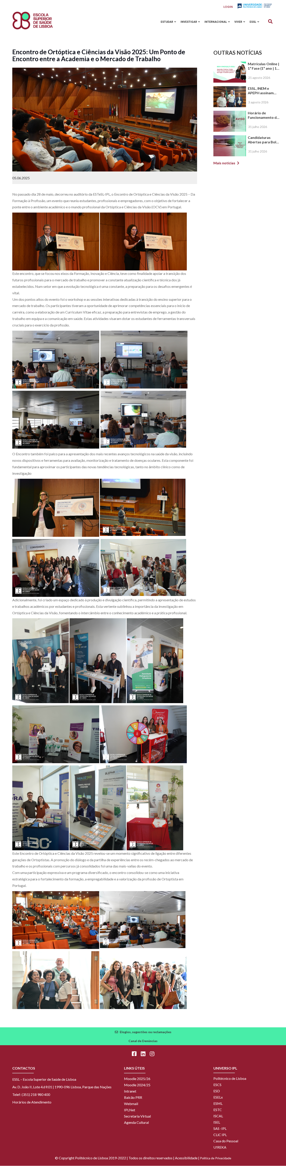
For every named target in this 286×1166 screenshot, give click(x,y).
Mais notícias (224, 163)
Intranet (130, 1091)
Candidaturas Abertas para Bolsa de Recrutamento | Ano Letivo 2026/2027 (264, 139)
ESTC (217, 1109)
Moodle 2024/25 (137, 1085)
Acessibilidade (186, 1158)
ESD (216, 1091)
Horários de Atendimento (31, 1102)
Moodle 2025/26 (137, 1078)
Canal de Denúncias (143, 1041)
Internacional (216, 21)
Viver (238, 21)
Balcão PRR (133, 1097)
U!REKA (219, 1147)
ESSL (253, 21)
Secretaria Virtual (137, 1116)
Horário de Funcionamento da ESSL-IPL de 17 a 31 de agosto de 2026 (263, 115)
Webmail (131, 1103)
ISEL (216, 1122)
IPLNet (129, 1110)
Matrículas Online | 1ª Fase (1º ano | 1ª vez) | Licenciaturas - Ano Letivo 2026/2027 (264, 66)
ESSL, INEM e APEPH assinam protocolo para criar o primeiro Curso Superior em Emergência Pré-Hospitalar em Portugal (263, 90)
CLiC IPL (220, 1135)
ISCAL (218, 1116)
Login (228, 7)
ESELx (218, 1097)
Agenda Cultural (136, 1122)
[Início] (32, 20)
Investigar (189, 21)
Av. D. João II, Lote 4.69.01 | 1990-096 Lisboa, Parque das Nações (61, 1087)
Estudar (167, 21)
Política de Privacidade (215, 1158)
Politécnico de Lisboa (229, 1078)
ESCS (217, 1084)
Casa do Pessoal (225, 1141)
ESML (218, 1103)
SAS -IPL (220, 1128)
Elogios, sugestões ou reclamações (145, 1032)
